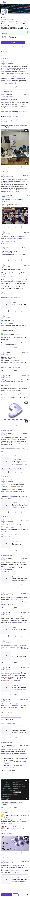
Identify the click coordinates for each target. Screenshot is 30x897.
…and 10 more (4, 804)
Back (4, 2)
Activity (5, 47)
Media (15, 47)
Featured (24, 47)
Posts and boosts (6, 52)
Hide (26, 130)
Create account (7, 895)
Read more (4, 777)
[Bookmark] (21, 87)
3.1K (2, 23)
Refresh (3, 723)
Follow (13, 42)
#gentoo (4, 55)
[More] (28, 87)
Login (15, 895)
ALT (26, 163)
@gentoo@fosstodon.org (7, 19)
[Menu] (27, 42)
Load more (15, 890)
